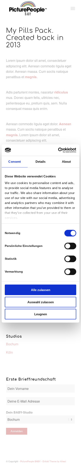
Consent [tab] (14, 161)
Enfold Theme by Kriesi (54, 461)
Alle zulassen (40, 290)
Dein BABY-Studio (19, 412)
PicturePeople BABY (30, 461)
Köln (9, 352)
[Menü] (73, 8)
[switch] (70, 246)
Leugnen (40, 314)
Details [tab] (41, 161)
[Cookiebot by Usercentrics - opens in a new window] (58, 150)
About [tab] (66, 161)
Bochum (12, 344)
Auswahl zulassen (40, 302)
